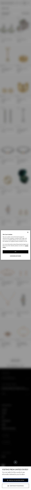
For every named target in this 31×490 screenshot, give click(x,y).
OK (15, 251)
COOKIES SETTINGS (15, 255)
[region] (15, 245)
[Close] (15, 462)
